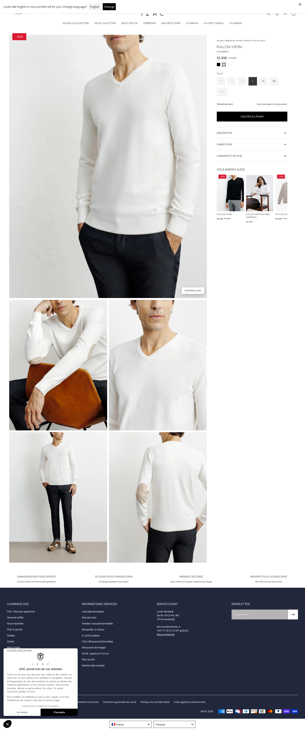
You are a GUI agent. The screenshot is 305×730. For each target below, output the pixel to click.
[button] (76, 24)
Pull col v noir (224, 214)
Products (247, 40)
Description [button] (224, 133)
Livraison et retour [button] (229, 155)
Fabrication (224, 144)
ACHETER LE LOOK (193, 290)
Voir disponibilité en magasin (271, 104)
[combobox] (131, 724)
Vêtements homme (233, 40)
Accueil (220, 40)
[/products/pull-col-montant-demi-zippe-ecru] (259, 193)
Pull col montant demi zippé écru (257, 215)
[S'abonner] (293, 614)
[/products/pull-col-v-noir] (230, 193)
